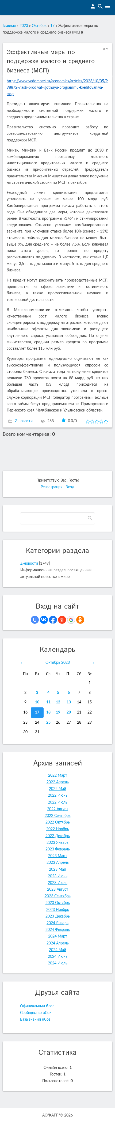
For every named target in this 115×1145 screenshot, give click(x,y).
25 (48, 722)
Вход (70, 487)
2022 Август (57, 809)
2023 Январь (57, 843)
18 (48, 712)
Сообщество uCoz (35, 1013)
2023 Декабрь (57, 916)
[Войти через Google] (71, 620)
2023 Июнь (57, 876)
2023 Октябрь (57, 903)
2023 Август (57, 889)
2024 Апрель (58, 943)
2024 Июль (57, 963)
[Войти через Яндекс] (62, 620)
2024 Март (57, 936)
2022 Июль (57, 802)
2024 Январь (57, 923)
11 (48, 702)
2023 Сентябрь (58, 896)
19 (58, 712)
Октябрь (39, 26)
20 (69, 712)
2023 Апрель (58, 863)
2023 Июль (57, 883)
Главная (9, 26)
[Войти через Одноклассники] (80, 620)
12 (58, 702)
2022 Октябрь (57, 822)
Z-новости (24, 421)
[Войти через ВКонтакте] (44, 620)
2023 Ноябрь (57, 910)
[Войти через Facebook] (53, 620)
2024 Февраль (57, 930)
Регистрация (51, 487)
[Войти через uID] (35, 620)
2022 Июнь (57, 795)
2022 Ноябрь (57, 829)
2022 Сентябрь (58, 816)
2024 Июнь (57, 957)
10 (37, 702)
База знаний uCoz (35, 1019)
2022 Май (57, 789)
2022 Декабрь (57, 836)
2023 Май (57, 869)
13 (69, 702)
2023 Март (57, 856)
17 (52, 26)
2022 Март (57, 775)
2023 (24, 26)
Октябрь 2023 (57, 663)
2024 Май (57, 950)
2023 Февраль (57, 849)
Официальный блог (37, 1006)
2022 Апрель (58, 782)
